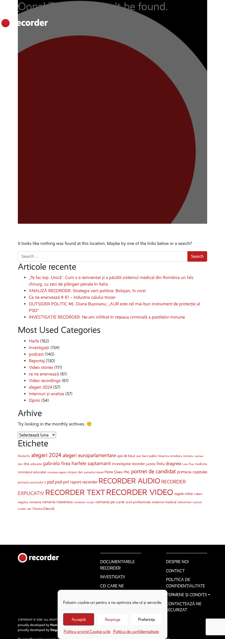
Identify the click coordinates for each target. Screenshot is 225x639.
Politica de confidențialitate (136, 631)
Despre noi (177, 561)
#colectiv (24, 456)
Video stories (41, 367)
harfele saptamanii (91, 463)
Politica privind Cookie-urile (87, 631)
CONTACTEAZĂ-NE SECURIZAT (183, 607)
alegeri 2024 (40, 387)
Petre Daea (114, 472)
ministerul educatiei (32, 472)
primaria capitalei (192, 471)
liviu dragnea (169, 463)
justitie (151, 464)
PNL (127, 472)
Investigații (39, 347)
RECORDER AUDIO (129, 481)
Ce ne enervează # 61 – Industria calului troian (72, 297)
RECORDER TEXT (75, 492)
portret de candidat (153, 471)
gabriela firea (57, 463)
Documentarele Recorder (117, 565)
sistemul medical (164, 502)
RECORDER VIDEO (139, 492)
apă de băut (126, 455)
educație (36, 464)
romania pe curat (110, 501)
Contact (175, 570)
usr (29, 509)
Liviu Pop (188, 464)
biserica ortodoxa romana (176, 456)
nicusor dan (75, 472)
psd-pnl (62, 482)
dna (26, 463)
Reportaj (37, 360)
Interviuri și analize (46, 393)
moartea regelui (56, 472)
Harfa (34, 341)
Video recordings (45, 380)
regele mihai (183, 493)
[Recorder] (24, 23)
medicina (201, 464)
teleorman (185, 502)
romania (35, 502)
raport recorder (83, 482)
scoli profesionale (138, 502)
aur (138, 456)
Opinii (34, 400)
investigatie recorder (128, 463)
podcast (36, 354)
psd (50, 482)
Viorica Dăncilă (43, 509)
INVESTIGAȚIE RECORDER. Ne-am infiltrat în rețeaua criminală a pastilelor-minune (107, 317)
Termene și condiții (186, 594)
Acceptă (79, 619)
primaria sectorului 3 (32, 482)
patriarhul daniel (93, 472)
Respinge (112, 619)
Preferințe (146, 619)
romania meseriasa (57, 502)
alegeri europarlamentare (89, 455)
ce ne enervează (44, 374)
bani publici (150, 456)
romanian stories (84, 502)
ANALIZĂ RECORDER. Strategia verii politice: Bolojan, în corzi (87, 290)
